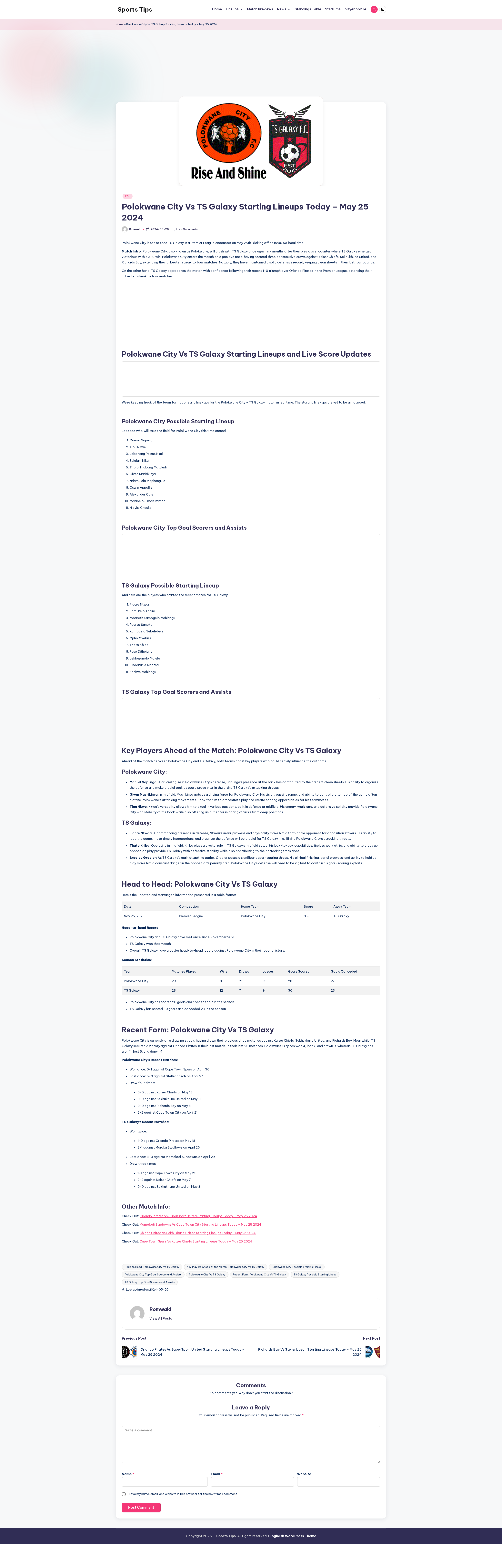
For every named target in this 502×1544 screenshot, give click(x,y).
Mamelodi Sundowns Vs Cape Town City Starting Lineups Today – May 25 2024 (200, 1224)
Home (119, 24)
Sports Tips (135, 9)
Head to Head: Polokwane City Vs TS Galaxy (152, 1266)
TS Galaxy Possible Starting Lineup (315, 1274)
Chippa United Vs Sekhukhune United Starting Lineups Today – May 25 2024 (198, 1233)
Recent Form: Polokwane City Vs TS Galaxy (259, 1274)
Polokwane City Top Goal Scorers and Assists (153, 1274)
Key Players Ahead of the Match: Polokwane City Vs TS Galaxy (225, 1266)
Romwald (160, 1309)
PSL (127, 196)
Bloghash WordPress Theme (292, 1536)
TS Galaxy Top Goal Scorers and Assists (150, 1282)
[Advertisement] (251, 73)
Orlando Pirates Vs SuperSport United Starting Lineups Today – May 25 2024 (198, 1216)
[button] (160, 1318)
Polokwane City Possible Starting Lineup (297, 1266)
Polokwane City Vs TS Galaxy (207, 1274)
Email (217, 1474)
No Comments (188, 229)
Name (128, 1474)
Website (304, 1474)
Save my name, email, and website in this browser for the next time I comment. (183, 1494)
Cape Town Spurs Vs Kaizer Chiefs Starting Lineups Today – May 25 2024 (196, 1241)
